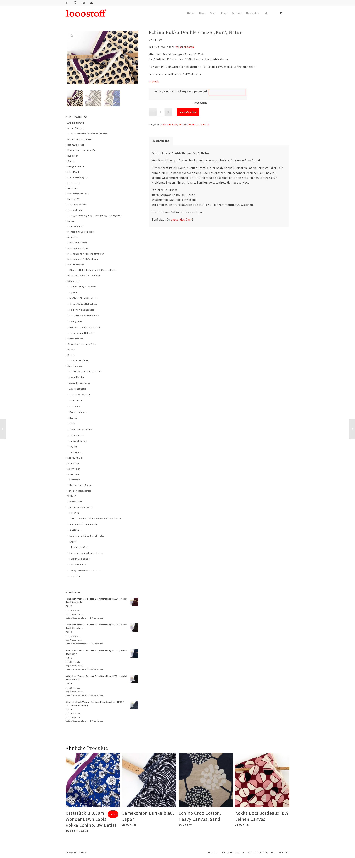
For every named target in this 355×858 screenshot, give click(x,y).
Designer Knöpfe (79, 547)
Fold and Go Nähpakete (81, 309)
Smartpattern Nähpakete (82, 333)
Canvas (71, 161)
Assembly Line (76, 377)
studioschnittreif (78, 441)
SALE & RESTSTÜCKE (77, 360)
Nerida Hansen (75, 338)
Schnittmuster (75, 365)
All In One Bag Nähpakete (82, 286)
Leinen (71, 220)
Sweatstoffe (73, 479)
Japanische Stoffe (76, 204)
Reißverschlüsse (77, 564)
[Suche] (266, 13)
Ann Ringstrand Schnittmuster (85, 371)
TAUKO (73, 446)
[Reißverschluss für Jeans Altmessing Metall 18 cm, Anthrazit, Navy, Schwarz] (352, 429)
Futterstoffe (73, 182)
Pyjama (71, 349)
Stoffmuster (73, 468)
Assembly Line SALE (79, 382)
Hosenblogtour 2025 (77, 193)
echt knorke (75, 400)
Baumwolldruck (75, 144)
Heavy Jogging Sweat (80, 485)
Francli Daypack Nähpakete (84, 315)
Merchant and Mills (77, 248)
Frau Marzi (75, 406)
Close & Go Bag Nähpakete (83, 303)
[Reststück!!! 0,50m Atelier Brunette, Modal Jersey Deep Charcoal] (3, 429)
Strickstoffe (73, 474)
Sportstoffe (73, 463)
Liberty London (75, 226)
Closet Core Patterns (79, 394)
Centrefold (76, 452)
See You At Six (74, 457)
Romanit (72, 355)
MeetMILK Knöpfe (78, 242)
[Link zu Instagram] (83, 3)
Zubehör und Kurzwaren (80, 507)
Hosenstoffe (73, 199)
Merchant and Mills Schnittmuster (85, 253)
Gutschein (72, 188)
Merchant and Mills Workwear (83, 259)
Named (73, 417)
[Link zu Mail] (91, 3)
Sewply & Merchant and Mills (84, 570)
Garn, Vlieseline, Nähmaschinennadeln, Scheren (95, 518)
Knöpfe (73, 541)
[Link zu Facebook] (67, 3)
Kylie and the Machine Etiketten (86, 552)
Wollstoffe (72, 496)
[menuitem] (191, 13)
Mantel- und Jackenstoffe (80, 231)
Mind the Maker (75, 264)
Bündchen (72, 155)
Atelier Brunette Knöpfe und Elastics (88, 133)
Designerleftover (76, 166)
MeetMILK (72, 237)
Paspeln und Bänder (79, 558)
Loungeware (75, 321)
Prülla (72, 423)
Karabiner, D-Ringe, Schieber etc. (86, 535)
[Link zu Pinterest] (75, 3)
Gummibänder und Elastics (83, 524)
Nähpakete (73, 281)
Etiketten (74, 512)
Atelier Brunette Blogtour (80, 139)
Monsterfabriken (78, 412)
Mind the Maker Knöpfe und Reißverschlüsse (92, 270)
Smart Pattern (76, 435)
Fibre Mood (73, 172)
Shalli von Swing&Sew (80, 429)
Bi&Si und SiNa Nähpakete (83, 298)
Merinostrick (75, 501)
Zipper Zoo (74, 576)
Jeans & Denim (75, 210)
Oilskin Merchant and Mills (81, 344)
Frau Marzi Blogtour (77, 177)
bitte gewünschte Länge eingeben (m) (180, 91)
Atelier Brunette (75, 128)
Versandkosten (77, 614)
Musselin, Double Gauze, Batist (83, 275)
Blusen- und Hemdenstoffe (81, 150)
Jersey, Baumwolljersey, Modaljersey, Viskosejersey (94, 215)
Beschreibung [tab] (161, 140)
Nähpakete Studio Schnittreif (84, 327)
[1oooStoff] (86, 13)
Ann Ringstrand (75, 122)
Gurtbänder (75, 530)
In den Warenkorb (188, 111)
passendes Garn (181, 219)
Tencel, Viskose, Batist (79, 490)
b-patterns (74, 292)
